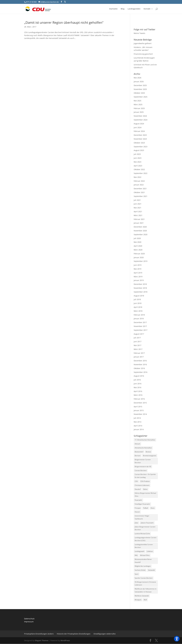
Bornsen (138, 456)
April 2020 (138, 246)
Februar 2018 (139, 315)
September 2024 (140, 120)
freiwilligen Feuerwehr (142, 504)
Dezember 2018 (140, 284)
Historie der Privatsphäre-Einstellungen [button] (73, 634)
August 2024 (139, 123)
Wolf (145, 600)
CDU (136, 481)
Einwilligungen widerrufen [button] (105, 634)
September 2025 (140, 97)
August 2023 (139, 150)
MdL (136, 555)
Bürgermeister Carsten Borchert (143, 461)
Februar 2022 (139, 181)
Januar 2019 (139, 280)
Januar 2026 (139, 81)
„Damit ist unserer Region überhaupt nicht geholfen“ (63, 22)
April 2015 (138, 406)
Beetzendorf (139, 452)
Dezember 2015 (140, 403)
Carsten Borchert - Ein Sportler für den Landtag (145, 475)
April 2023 (138, 166)
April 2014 (138, 425)
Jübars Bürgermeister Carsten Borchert (145, 528)
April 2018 (138, 307)
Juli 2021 (137, 200)
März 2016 (138, 395)
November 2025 (140, 89)
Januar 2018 (139, 318)
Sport (136, 574)
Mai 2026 (137, 77)
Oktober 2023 (139, 143)
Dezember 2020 (140, 227)
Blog (122, 9)
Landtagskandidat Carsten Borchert (144, 546)
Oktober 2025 (139, 93)
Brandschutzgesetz (149, 456)
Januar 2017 (139, 357)
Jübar (136, 523)
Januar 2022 (139, 185)
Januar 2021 (139, 223)
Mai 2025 (137, 100)
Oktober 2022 (139, 169)
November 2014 (140, 414)
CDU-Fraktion (145, 481)
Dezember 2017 (140, 322)
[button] (177, 639)
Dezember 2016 (140, 360)
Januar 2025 (139, 112)
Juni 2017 (137, 341)
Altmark (137, 444)
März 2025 (138, 104)
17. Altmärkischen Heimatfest (145, 440)
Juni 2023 (137, 158)
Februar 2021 (139, 219)
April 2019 (138, 273)
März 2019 (138, 276)
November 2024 (140, 116)
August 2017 (139, 334)
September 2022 (140, 173)
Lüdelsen (150, 551)
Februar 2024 (139, 131)
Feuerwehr (138, 500)
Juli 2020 (137, 238)
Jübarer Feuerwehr (147, 523)
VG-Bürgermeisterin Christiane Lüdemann (145, 583)
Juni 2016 (137, 383)
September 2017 (140, 330)
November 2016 (140, 364)
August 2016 (139, 376)
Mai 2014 (137, 422)
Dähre (145, 489)
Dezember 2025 (140, 85)
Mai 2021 (137, 207)
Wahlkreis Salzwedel (142, 596)
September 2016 (140, 372)
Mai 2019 (137, 269)
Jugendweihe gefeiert (142, 43)
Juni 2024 (137, 127)
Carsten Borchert (141, 470)
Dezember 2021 (140, 188)
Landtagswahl (139, 551)
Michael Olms (145, 555)
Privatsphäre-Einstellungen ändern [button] (39, 634)
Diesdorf (138, 489)
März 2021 (138, 215)
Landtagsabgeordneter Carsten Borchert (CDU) (145, 539)
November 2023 (140, 139)
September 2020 (140, 234)
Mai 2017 (137, 345)
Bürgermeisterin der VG (143, 466)
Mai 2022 (137, 177)
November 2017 (140, 326)
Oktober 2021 (139, 192)
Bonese (148, 452)
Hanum (137, 512)
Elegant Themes (41, 640)
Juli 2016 (137, 380)
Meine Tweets (139, 33)
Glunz (153, 508)
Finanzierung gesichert (143, 54)
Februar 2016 (139, 399)
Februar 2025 (139, 108)
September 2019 (140, 261)
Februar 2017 (139, 353)
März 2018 (138, 311)
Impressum (29, 621)
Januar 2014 (139, 429)
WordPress (65, 640)
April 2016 (138, 391)
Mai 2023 (137, 162)
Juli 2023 (137, 154)
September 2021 (140, 196)
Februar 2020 (139, 253)
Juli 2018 (137, 299)
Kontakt (147, 9)
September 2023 (140, 146)
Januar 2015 (139, 410)
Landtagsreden (134, 9)
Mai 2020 (137, 242)
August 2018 (139, 295)
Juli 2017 (137, 337)
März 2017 (138, 349)
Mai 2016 (137, 387)
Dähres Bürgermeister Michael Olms (145, 494)
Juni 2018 (137, 303)
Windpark (138, 600)
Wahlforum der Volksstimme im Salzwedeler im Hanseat (145, 590)
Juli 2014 (137, 418)
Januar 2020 (139, 257)
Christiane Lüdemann (142, 485)
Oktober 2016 (139, 368)
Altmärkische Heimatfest (143, 448)
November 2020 (140, 230)
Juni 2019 (137, 265)
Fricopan (138, 508)
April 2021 (138, 211)
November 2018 (140, 288)
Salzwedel (151, 570)
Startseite (113, 9)
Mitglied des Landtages (143, 566)
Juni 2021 (137, 204)
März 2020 (138, 250)
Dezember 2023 (140, 135)
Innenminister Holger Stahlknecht (142, 517)
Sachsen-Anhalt (140, 570)
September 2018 (140, 292)
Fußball (145, 508)
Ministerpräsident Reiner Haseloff (143, 560)
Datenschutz (29, 618)
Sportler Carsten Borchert (144, 578)
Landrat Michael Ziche (142, 534)
